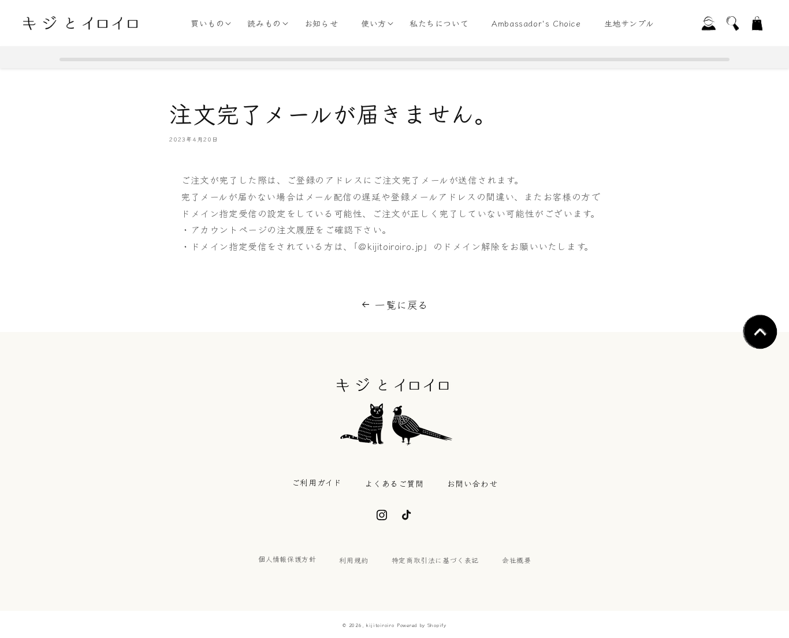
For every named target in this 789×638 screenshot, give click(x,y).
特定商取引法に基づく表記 (435, 560)
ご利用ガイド (317, 482)
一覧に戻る (402, 304)
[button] (207, 23)
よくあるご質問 (393, 483)
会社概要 (516, 560)
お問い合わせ (472, 483)
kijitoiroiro (380, 624)
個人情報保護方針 (287, 559)
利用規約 (353, 560)
